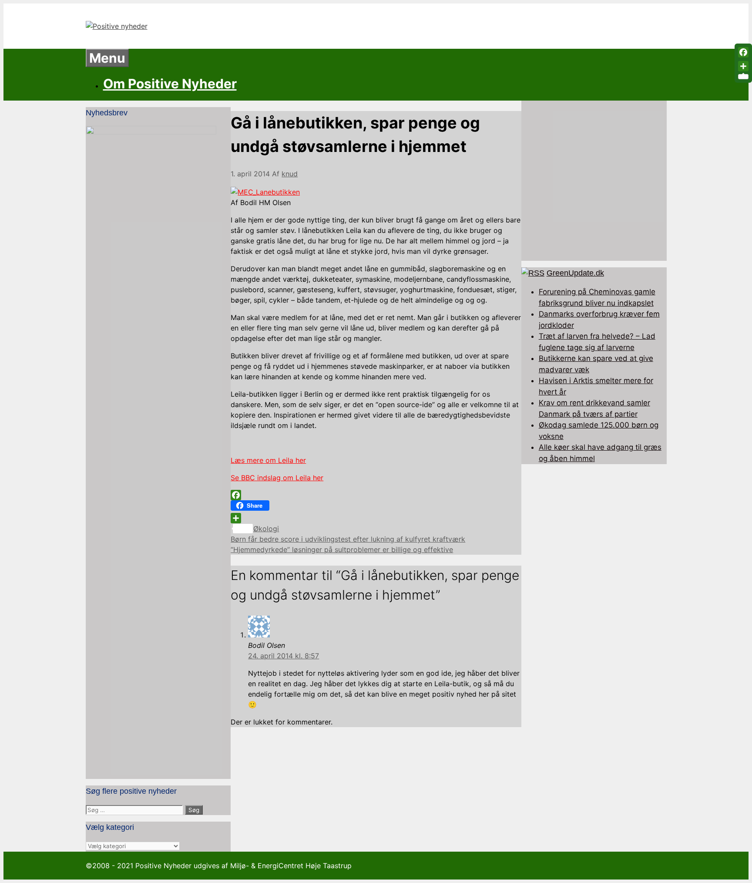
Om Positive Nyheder (170, 83)
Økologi (266, 528)
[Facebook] (376, 495)
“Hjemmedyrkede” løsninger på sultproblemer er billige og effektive (342, 549)
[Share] (376, 518)
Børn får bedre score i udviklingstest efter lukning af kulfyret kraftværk (348, 539)
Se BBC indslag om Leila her (277, 477)
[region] (594, 181)
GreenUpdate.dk (575, 273)
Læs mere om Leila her (268, 460)
